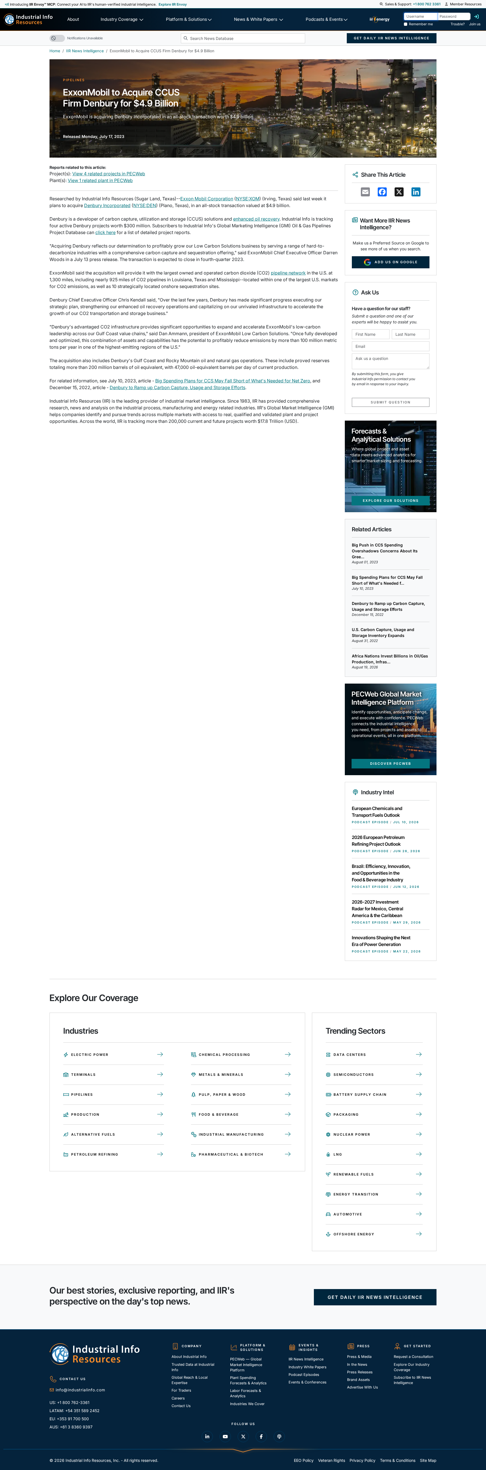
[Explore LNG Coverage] (419, 1154)
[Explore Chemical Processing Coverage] (287, 1055)
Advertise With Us (362, 1387)
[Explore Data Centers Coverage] (419, 1055)
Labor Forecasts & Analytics (245, 1393)
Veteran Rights (331, 1460)
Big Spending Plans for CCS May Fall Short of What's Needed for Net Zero (232, 381)
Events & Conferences (308, 1382)
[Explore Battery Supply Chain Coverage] (419, 1095)
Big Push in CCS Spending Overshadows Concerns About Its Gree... (385, 551)
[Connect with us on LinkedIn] (207, 1436)
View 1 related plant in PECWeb (100, 180)
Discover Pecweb (390, 763)
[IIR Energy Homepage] (379, 19)
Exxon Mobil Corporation (206, 198)
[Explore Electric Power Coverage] (160, 1055)
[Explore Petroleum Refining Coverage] (160, 1154)
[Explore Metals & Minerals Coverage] (287, 1075)
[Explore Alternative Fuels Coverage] (160, 1134)
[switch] (57, 38)
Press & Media (359, 1357)
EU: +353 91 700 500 (69, 1418)
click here (105, 232)
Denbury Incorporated (107, 205)
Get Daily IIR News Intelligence (391, 38)
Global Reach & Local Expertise (190, 1380)
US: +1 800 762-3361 (69, 1402)
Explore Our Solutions (391, 500)
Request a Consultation (413, 1357)
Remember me (421, 24)
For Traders (181, 1390)
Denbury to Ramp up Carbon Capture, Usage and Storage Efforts (177, 387)
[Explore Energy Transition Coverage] (419, 1194)
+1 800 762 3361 (426, 4)
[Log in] (476, 17)
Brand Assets (358, 1380)
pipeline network (288, 273)
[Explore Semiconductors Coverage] (419, 1075)
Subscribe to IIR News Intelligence (412, 1380)
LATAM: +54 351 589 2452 (75, 1410)
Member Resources (465, 4)
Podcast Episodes (304, 1375)
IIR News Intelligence (85, 51)
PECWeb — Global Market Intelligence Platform (246, 1364)
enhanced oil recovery (256, 219)
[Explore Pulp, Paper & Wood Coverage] (287, 1095)
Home (55, 51)
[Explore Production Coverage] (160, 1114)
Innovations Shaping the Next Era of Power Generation (381, 941)
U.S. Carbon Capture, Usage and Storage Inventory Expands (383, 632)
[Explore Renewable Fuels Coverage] (419, 1174)
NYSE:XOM (247, 198)
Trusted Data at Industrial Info (193, 1367)
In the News (357, 1364)
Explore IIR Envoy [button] (173, 4)
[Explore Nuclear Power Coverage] (419, 1134)
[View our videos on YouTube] (225, 1436)
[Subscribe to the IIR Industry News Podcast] (279, 1436)
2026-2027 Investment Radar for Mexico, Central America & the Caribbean (377, 908)
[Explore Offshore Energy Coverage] (419, 1234)
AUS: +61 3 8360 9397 (71, 1426)
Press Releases (360, 1372)
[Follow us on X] (243, 1436)
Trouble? (458, 24)
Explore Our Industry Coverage (411, 1367)
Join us (474, 24)
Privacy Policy (362, 1460)
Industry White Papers (308, 1367)
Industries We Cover (247, 1404)
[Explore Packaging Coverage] (419, 1114)
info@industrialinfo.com (80, 1389)
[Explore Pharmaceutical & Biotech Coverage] (287, 1154)
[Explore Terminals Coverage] (160, 1075)
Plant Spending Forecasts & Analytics (248, 1380)
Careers (178, 1398)
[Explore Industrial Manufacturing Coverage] (287, 1134)
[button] (382, 4)
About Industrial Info (189, 1357)
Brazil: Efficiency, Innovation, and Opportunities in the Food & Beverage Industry (381, 873)
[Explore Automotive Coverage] (419, 1214)
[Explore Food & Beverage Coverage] (287, 1114)
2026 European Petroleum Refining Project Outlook (378, 840)
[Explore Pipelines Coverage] (160, 1095)
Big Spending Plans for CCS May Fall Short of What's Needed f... (387, 580)
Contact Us (181, 1406)
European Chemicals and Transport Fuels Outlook (377, 812)
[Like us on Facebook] (261, 1436)
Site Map (428, 1460)
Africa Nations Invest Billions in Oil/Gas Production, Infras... (390, 659)
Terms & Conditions (397, 1460)
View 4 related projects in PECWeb (108, 173)
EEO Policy (304, 1460)
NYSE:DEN (144, 205)
